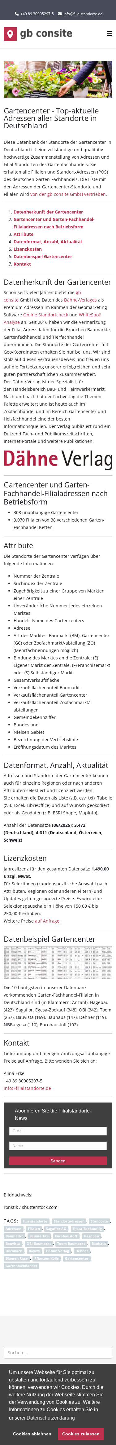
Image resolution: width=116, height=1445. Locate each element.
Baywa (34, 1251)
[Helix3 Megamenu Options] (109, 33)
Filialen (34, 1229)
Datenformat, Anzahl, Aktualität (48, 242)
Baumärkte (39, 1236)
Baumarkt (14, 1236)
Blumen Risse (17, 1258)
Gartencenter (76, 1258)
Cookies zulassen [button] (81, 1433)
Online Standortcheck (45, 315)
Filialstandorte (35, 1221)
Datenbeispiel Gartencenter (43, 256)
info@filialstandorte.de (82, 13)
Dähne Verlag (57, 1251)
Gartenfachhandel (21, 1266)
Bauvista (13, 1243)
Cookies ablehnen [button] (32, 1433)
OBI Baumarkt (39, 1243)
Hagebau (91, 1236)
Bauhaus (99, 1243)
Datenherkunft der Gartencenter (48, 212)
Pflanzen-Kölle (46, 1258)
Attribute (23, 234)
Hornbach (14, 1251)
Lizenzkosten (28, 249)
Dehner (81, 1251)
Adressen (13, 1229)
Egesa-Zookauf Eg (87, 1229)
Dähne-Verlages (80, 300)
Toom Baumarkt (71, 1243)
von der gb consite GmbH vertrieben (68, 194)
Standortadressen (69, 1221)
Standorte (99, 1221)
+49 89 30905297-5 (37, 13)
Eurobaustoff (66, 1236)
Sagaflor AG (56, 1229)
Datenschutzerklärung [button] (51, 1418)
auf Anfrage (47, 921)
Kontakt (22, 264)
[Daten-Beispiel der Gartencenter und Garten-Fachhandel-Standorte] (58, 962)
